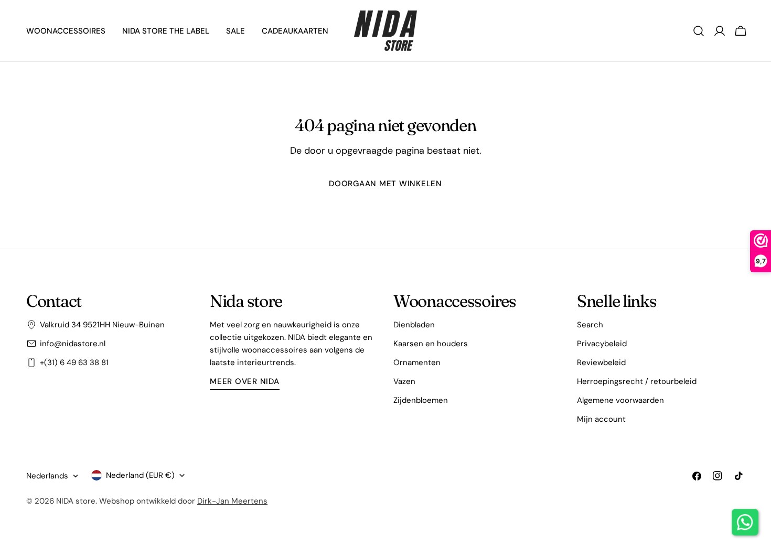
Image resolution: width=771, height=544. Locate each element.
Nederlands (47, 476)
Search (590, 324)
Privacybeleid (602, 343)
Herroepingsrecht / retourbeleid (637, 381)
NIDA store (75, 501)
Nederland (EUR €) (140, 475)
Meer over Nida (245, 381)
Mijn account (601, 419)
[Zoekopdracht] (698, 30)
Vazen (404, 381)
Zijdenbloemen (420, 400)
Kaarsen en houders (430, 343)
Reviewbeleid (601, 362)
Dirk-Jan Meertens (232, 501)
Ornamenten (417, 362)
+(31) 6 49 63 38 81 (74, 362)
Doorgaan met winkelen (385, 183)
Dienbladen (414, 324)
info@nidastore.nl (72, 343)
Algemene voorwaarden (620, 400)
